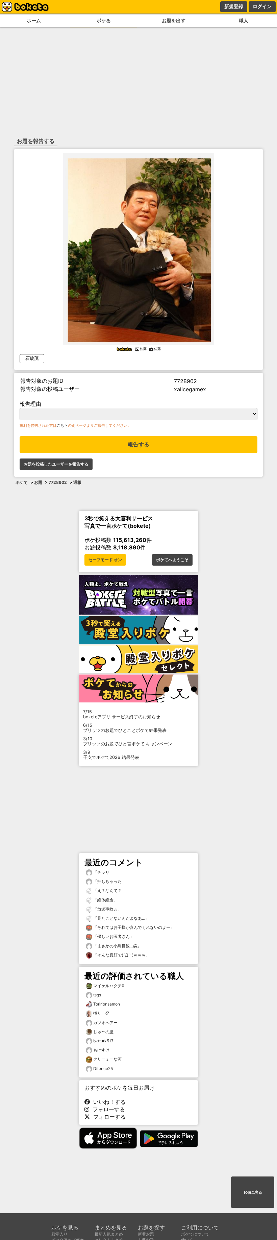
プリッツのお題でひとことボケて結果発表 (125, 728)
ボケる (104, 20)
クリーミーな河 (107, 1059)
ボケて (22, 482)
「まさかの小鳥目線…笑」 (116, 945)
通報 (77, 482)
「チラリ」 (103, 872)
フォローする (107, 1109)
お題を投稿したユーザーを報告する (56, 464)
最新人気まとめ (109, 1234)
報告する (138, 444)
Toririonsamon (106, 1004)
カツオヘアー (105, 1022)
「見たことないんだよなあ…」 (120, 918)
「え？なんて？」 (109, 890)
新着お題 (146, 1234)
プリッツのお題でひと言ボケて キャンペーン (127, 741)
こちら (62, 425)
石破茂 (32, 358)
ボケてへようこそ (172, 559)
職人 (243, 20)
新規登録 (233, 6)
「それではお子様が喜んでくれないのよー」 (133, 927)
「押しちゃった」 (109, 881)
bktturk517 (103, 1040)
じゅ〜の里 (103, 1031)
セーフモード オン (105, 559)
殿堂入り (59, 1234)
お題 (38, 482)
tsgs (97, 994)
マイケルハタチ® (108, 985)
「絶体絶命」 (105, 899)
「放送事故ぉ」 (107, 909)
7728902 (58, 482)
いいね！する (108, 1101)
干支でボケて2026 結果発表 (111, 755)
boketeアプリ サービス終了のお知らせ (121, 714)
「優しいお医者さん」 (113, 936)
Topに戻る (252, 1192)
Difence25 (103, 1068)
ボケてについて (195, 1234)
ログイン (262, 6)
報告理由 (30, 403)
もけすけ (101, 1049)
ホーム (34, 20)
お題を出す (173, 20)
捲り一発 (101, 1013)
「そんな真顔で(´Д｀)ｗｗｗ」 (121, 955)
